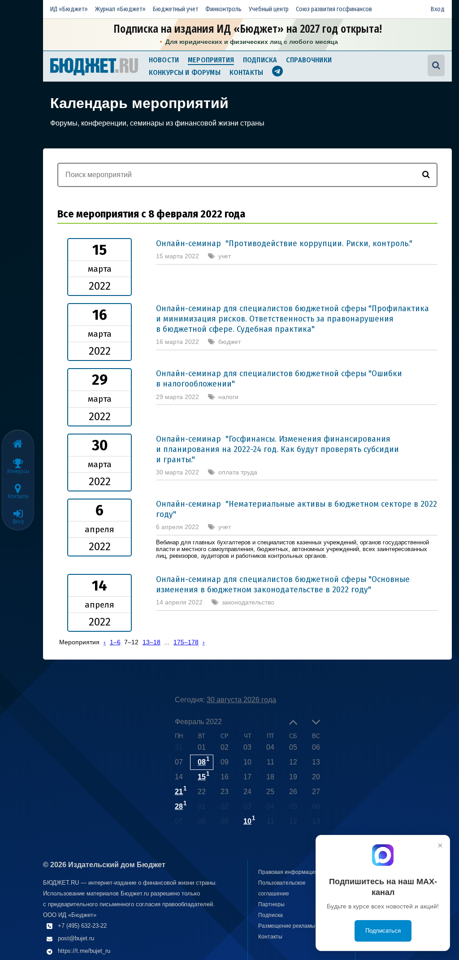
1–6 (115, 642)
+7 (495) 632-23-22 (82, 925)
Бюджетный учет (175, 9)
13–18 (151, 642)
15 (202, 777)
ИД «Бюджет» (69, 9)
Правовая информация (288, 872)
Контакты (246, 72)
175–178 (186, 642)
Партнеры (271, 904)
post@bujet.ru (76, 938)
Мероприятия (211, 60)
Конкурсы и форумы (185, 72)
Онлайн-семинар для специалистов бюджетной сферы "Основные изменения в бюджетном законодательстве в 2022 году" (283, 584)
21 (179, 791)
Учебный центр (269, 9)
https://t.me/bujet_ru (84, 950)
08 (202, 762)
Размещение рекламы (286, 926)
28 (179, 806)
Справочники (309, 60)
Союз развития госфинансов (334, 9)
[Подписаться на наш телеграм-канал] (277, 72)
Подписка (260, 60)
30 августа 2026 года (241, 700)
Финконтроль (223, 9)
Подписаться (383, 930)
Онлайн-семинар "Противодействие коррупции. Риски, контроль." (284, 243)
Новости (164, 60)
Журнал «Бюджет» (120, 9)
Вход (438, 9)
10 (247, 821)
